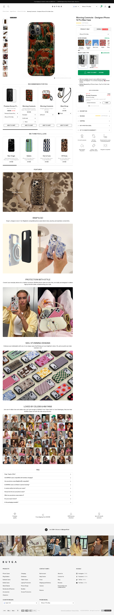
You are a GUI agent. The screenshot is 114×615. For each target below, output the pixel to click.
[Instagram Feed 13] (16, 546)
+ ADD (106, 102)
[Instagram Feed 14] (36, 546)
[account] (105, 6)
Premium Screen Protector (13, 106)
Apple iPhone (13, 11)
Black (64, 108)
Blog (59, 579)
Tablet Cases (24, 579)
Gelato (29, 156)
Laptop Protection (26, 582)
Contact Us (61, 576)
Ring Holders (6, 576)
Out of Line (47, 156)
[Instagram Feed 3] (98, 546)
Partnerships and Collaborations (62, 586)
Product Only (84, 29)
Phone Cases (6, 11)
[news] (101, 6)
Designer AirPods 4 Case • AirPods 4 (46, 109)
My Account (42, 573)
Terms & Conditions (66, 610)
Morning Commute (29, 106)
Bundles (23, 589)
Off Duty (64, 156)
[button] (82, 23)
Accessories (6, 592)
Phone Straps (24, 585)
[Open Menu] (4, 6)
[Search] (8, 6)
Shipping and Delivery (45, 582)
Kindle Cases (6, 582)
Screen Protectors (26, 592)
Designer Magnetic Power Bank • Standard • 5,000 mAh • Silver (29, 109)
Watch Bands (6, 585)
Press (40, 579)
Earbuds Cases (6, 579)
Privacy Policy (75, 610)
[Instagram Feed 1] (57, 546)
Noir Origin (11, 156)
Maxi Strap (64, 106)
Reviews (60, 582)
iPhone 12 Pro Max (22, 11)
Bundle (102, 29)
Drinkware (23, 576)
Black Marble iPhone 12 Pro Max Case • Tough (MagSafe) (11, 159)
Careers (41, 585)
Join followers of (59, 529)
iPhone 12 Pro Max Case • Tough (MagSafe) (29, 159)
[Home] (57, 6)
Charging (23, 573)
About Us (60, 573)
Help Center (42, 576)
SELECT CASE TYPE (83, 52)
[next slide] (5, 79)
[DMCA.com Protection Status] (106, 611)
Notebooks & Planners (8, 589)
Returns (41, 590)
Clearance (5, 595)
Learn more (106, 52)
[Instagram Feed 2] (77, 546)
